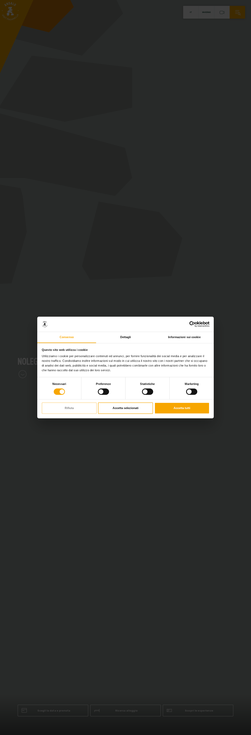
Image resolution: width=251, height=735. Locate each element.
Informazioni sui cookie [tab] (184, 337)
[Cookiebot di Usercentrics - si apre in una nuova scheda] (192, 324)
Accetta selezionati (125, 408)
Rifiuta (69, 408)
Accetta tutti (182, 408)
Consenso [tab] (67, 337)
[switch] (103, 392)
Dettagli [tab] (125, 337)
